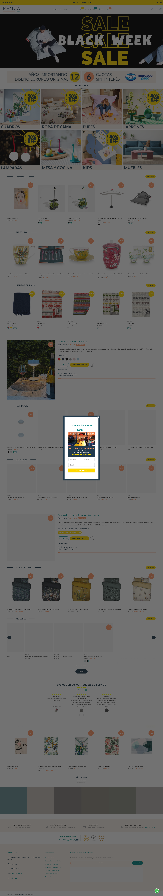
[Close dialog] (98, 417)
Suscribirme (81, 470)
